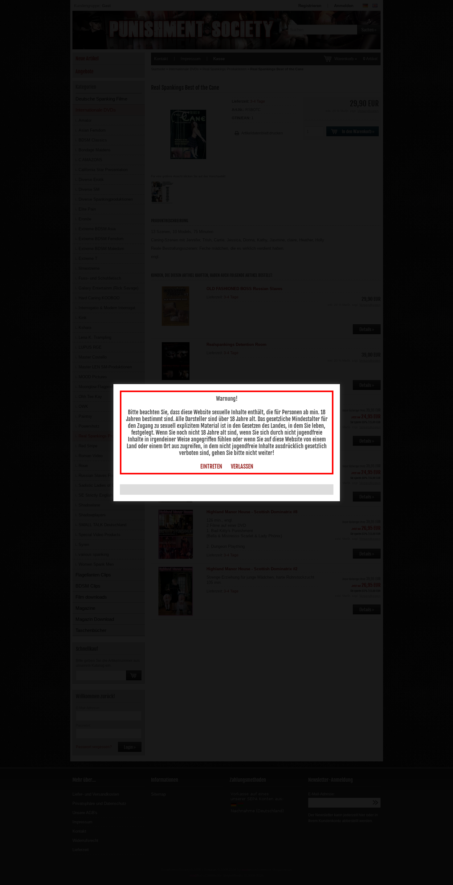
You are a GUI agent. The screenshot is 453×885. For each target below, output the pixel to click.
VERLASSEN (242, 466)
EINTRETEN (211, 466)
